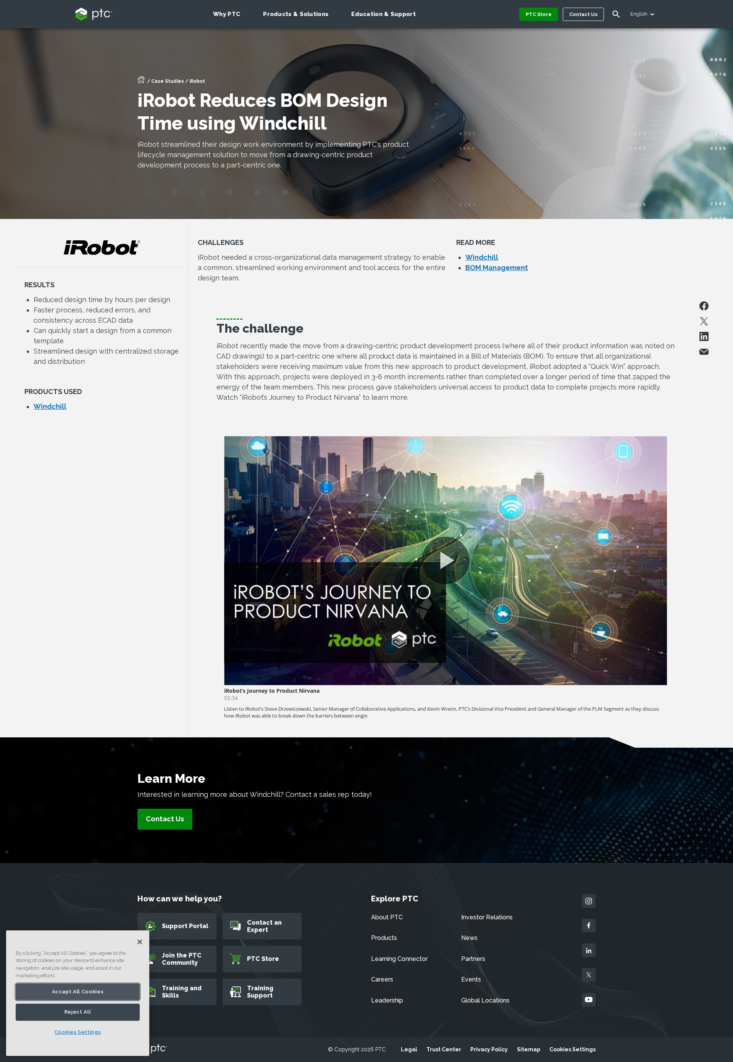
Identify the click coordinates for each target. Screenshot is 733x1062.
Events (471, 979)
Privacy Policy (489, 1049)
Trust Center (443, 1049)
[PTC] (152, 1049)
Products (384, 937)
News (469, 937)
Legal (409, 1049)
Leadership (387, 1000)
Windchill (50, 406)
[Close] (139, 941)
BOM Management (496, 268)
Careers (382, 979)
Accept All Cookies (78, 991)
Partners (473, 958)
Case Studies (167, 81)
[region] (77, 993)
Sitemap (528, 1049)
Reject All (78, 1012)
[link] (164, 819)
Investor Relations (487, 917)
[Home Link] (141, 82)
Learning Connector (399, 958)
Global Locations (485, 1000)
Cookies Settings (572, 1049)
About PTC (387, 917)
